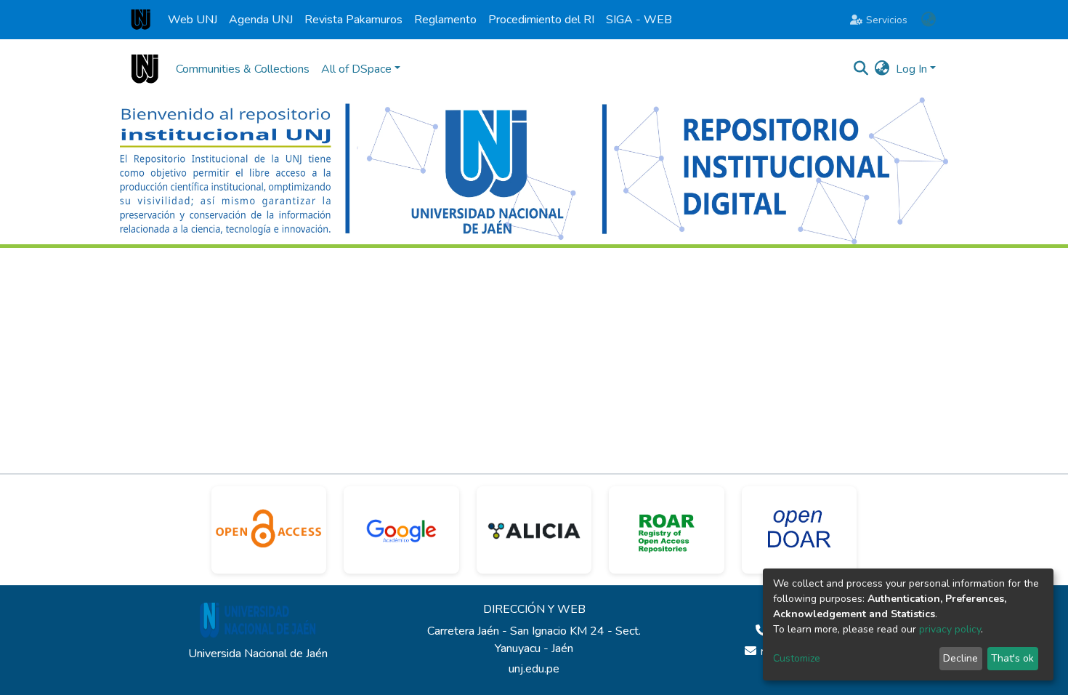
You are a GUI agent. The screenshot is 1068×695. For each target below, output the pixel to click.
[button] (928, 19)
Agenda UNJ (261, 20)
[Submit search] (861, 69)
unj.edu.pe (534, 669)
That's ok (1012, 658)
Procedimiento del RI (541, 20)
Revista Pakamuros (353, 20)
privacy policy (950, 629)
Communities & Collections (243, 69)
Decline (960, 658)
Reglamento (445, 20)
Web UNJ (192, 20)
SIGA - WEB (639, 20)
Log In (911, 69)
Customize (796, 658)
